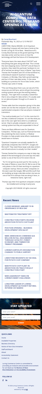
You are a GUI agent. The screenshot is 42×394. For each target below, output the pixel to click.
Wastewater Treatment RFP (18, 214)
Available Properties (9, 341)
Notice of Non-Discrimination (12, 346)
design (25, 389)
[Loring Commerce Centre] (7, 4)
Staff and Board (7, 349)
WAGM (4, 44)
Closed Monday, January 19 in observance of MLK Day (19, 207)
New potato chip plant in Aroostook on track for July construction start (19, 268)
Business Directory (8, 344)
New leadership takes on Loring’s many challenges (17, 277)
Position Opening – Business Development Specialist (18, 229)
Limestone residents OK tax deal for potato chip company (21, 259)
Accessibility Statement (10, 355)
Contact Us (5, 358)
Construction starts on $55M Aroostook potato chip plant (19, 221)
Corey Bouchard (10, 39)
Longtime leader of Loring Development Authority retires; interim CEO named (20, 286)
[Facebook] (3, 380)
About (4, 352)
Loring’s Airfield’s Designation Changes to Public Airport (20, 251)
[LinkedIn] (6, 380)
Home (4, 338)
